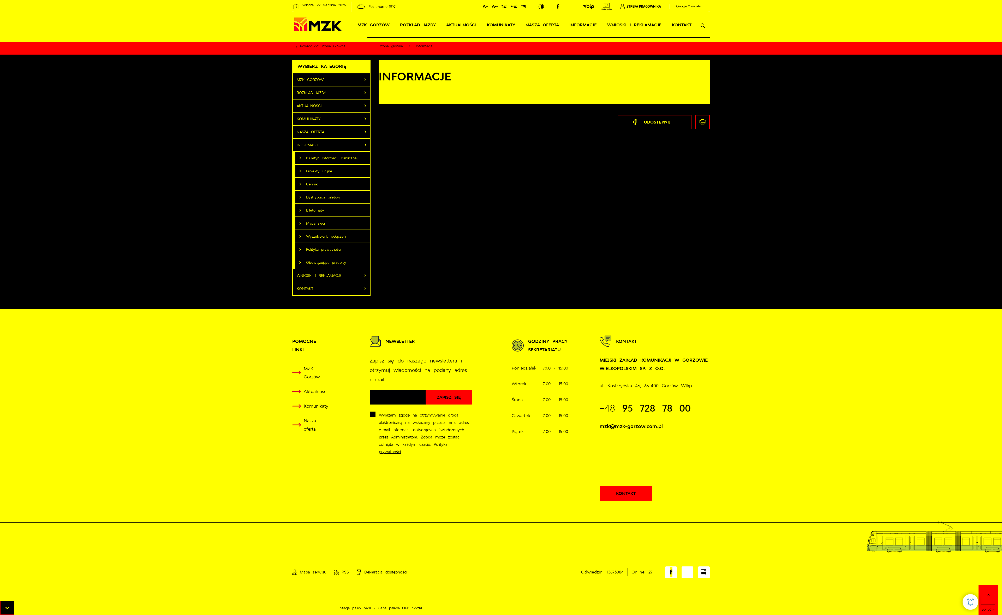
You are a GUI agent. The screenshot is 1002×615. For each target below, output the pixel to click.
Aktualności (461, 24)
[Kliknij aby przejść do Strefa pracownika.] (640, 6)
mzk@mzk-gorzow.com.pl (631, 426)
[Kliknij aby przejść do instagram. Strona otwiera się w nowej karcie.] (568, 6)
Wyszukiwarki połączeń (326, 236)
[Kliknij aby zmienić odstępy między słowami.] (514, 7)
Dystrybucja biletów (323, 197)
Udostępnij (657, 122)
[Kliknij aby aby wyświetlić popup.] (970, 602)
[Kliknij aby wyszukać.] (702, 26)
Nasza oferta (542, 24)
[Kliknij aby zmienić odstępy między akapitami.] (523, 7)
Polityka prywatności (323, 249)
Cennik (312, 184)
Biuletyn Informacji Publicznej (331, 158)
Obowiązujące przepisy (326, 262)
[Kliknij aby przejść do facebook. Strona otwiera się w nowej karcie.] (558, 6)
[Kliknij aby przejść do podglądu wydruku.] (702, 122)
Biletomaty (315, 210)
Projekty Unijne (319, 171)
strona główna (333, 46)
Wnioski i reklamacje (634, 24)
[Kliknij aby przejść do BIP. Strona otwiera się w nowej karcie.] (588, 6)
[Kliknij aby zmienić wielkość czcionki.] (485, 7)
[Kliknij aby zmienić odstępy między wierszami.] (504, 7)
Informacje (583, 24)
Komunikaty (501, 24)
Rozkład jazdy (418, 24)
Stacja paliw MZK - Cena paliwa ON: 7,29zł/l (363, 608)
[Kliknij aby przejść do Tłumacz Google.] (686, 6)
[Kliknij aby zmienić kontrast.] (541, 6)
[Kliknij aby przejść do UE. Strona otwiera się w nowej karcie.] (606, 6)
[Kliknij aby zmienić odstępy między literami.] (495, 7)
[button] (7, 608)
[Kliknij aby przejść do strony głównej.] (329, 25)
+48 (645, 408)
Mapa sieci (315, 223)
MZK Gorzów (373, 24)
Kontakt (681, 24)
